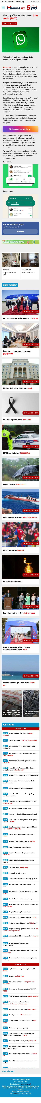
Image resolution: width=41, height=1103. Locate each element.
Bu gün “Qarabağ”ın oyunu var (17, 912)
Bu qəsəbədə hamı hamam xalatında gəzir (19, 885)
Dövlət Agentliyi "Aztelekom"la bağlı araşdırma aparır (19, 782)
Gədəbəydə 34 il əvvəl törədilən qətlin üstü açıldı (19, 747)
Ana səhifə (4, 2)
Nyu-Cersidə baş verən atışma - (20, 1054)
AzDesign (16, 1093)
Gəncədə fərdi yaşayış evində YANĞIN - (20, 990)
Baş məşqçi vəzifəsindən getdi (17, 808)
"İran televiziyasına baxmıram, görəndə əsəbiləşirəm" (20, 959)
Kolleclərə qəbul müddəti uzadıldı (18, 788)
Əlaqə (22, 2)
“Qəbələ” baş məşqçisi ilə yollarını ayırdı (20, 775)
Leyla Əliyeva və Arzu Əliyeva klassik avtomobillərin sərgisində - (19, 1034)
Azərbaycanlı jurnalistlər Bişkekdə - (18, 835)
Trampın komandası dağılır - (16, 1003)
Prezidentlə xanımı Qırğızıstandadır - (19, 854)
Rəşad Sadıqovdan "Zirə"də (18, 734)
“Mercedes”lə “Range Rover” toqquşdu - (20, 892)
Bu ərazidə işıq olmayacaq (15, 1028)
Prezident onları (15, 867)
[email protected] (26, 1084)
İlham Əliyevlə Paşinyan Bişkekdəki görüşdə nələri (18, 769)
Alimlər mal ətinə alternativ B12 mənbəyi (20, 951)
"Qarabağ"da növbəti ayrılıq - (19, 841)
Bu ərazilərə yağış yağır (14, 873)
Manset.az (7, 67)
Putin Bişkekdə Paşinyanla (19, 1041)
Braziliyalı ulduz (17, 1015)
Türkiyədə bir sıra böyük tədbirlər (19, 1021)
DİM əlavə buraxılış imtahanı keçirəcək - (20, 754)
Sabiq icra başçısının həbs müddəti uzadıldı (18, 861)
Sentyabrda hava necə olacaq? (17, 847)
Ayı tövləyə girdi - (20, 740)
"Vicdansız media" (18, 983)
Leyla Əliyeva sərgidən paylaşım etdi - (19, 970)
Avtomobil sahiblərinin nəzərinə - (20, 937)
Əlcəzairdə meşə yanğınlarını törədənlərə (20, 905)
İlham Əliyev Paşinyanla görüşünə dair (19, 802)
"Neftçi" (13, 976)
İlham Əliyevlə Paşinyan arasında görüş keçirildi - (20, 820)
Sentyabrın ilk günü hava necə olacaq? (20, 814)
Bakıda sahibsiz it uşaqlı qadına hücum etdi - (20, 828)
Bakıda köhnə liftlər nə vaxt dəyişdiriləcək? (15, 944)
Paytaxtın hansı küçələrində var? (20, 923)
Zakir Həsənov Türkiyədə (20, 996)
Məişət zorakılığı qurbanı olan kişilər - (20, 929)
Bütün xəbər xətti (8, 1071)
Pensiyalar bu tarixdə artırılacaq (17, 899)
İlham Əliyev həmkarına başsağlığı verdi (20, 878)
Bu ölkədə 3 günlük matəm (19, 1009)
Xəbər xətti (11, 2)
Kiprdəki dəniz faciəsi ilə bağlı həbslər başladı (19, 1062)
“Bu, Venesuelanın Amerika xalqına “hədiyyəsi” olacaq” (18, 1047)
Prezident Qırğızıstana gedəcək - (20, 917)
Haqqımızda (17, 2)
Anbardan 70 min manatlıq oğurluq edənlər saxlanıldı (18, 795)
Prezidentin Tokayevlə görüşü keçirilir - (20, 762)
